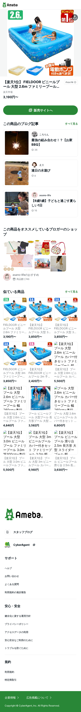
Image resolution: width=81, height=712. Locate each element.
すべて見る (71, 123)
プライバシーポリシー (16, 624)
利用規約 (9, 671)
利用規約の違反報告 (15, 592)
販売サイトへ (43, 110)
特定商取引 (11, 679)
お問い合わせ (12, 576)
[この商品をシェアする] (75, 17)
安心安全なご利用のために (19, 640)
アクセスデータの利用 (16, 632)
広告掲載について (37, 697)
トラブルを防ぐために (16, 648)
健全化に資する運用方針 (18, 615)
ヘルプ (8, 568)
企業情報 (10, 697)
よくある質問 (12, 584)
